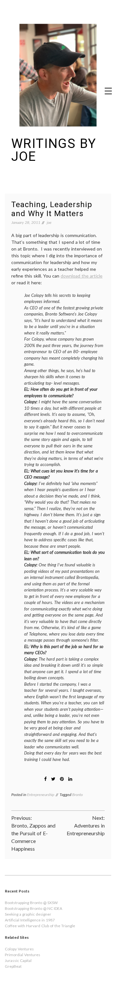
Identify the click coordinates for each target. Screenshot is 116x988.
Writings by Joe (53, 150)
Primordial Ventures (22, 954)
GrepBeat (13, 966)
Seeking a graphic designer (28, 914)
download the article (81, 276)
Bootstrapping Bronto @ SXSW (31, 902)
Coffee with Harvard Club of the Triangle (40, 925)
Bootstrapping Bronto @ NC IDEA (33, 908)
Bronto (77, 794)
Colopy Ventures (19, 949)
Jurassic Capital (18, 960)
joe (49, 222)
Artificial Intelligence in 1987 (30, 920)
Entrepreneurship (40, 794)
